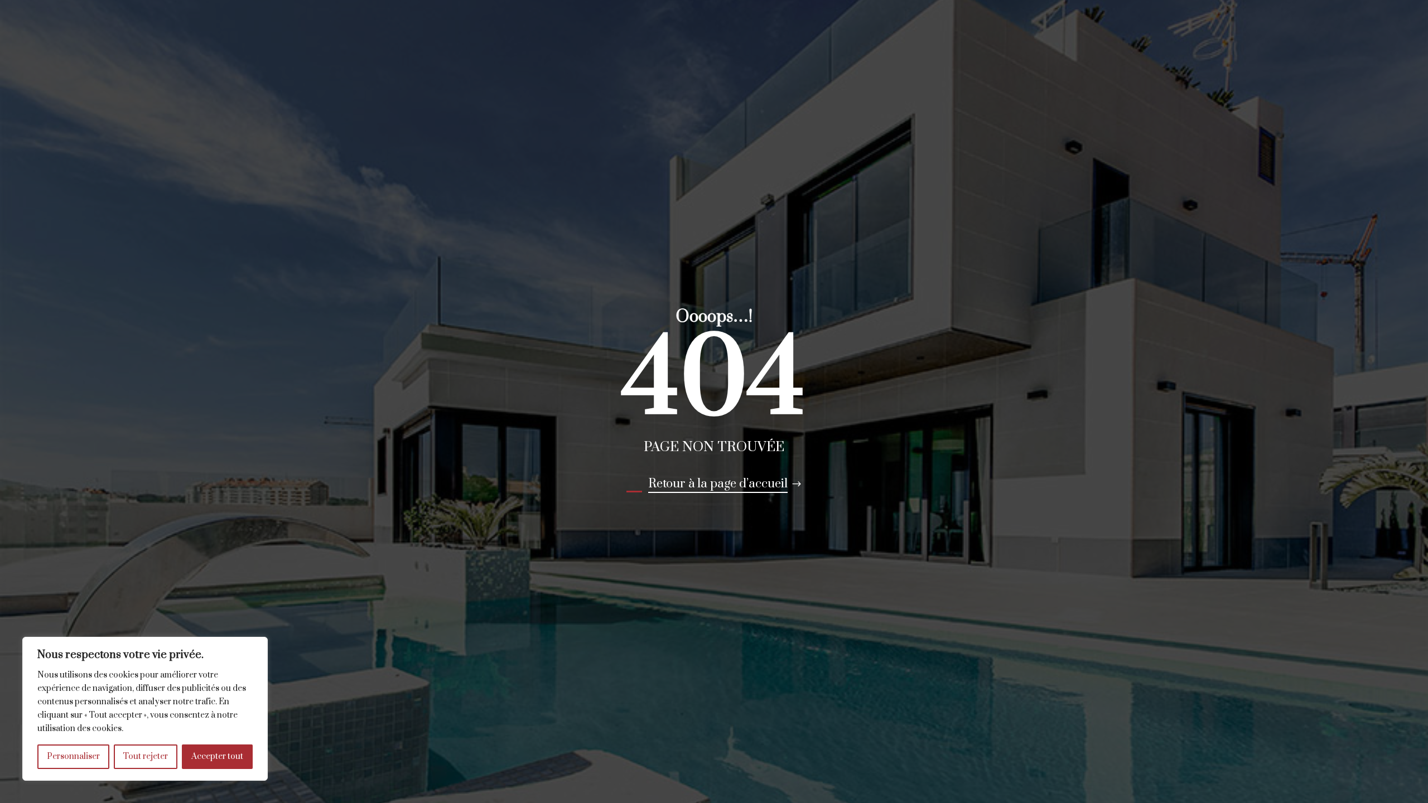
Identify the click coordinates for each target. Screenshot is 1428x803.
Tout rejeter (145, 756)
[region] (145, 709)
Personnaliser (73, 756)
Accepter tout (217, 756)
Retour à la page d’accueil (718, 483)
